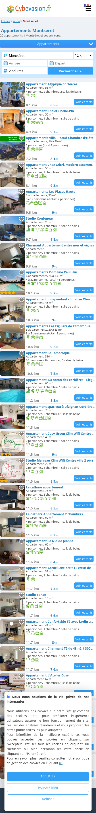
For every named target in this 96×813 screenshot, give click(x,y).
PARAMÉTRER (48, 787)
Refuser (48, 799)
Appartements (48, 43)
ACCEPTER (48, 776)
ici (61, 763)
